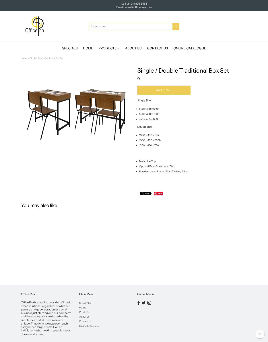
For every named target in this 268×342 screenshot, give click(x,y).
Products (84, 312)
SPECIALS (85, 302)
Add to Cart (164, 90)
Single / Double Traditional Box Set (46, 58)
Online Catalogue (89, 326)
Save (160, 193)
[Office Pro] (34, 26)
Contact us (85, 321)
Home (24, 58)
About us (84, 316)
